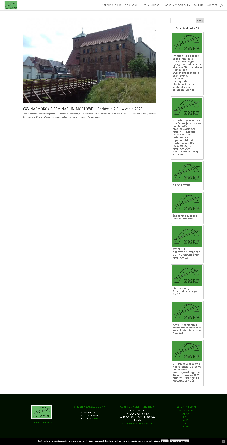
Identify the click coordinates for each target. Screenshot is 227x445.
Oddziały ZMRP (185, 410)
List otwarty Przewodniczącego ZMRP (185, 291)
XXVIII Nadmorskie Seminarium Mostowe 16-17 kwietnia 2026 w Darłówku (187, 329)
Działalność (151, 5)
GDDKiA (185, 426)
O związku (131, 5)
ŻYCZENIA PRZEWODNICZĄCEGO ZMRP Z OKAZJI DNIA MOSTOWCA (187, 253)
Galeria (199, 5)
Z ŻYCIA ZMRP (182, 185)
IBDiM (95, 418)
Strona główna (112, 5)
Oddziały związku (176, 5)
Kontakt (212, 5)
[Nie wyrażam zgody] (223, 441)
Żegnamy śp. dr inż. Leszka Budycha (185, 217)
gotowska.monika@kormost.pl (137, 423)
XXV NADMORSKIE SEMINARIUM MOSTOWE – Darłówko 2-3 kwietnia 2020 (83, 109)
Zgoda (164, 441)
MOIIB (185, 420)
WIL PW (185, 414)
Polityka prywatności (41, 422)
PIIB (185, 423)
